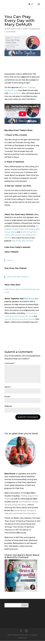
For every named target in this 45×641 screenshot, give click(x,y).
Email (7, 397)
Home (10, 260)
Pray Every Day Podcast (22, 241)
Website (8, 406)
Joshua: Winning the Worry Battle (19, 319)
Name (7, 387)
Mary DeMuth (15, 93)
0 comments (10, 32)
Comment (9, 363)
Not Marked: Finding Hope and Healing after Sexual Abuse (22, 229)
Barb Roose (11, 29)
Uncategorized (34, 29)
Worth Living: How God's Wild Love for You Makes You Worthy (20, 235)
